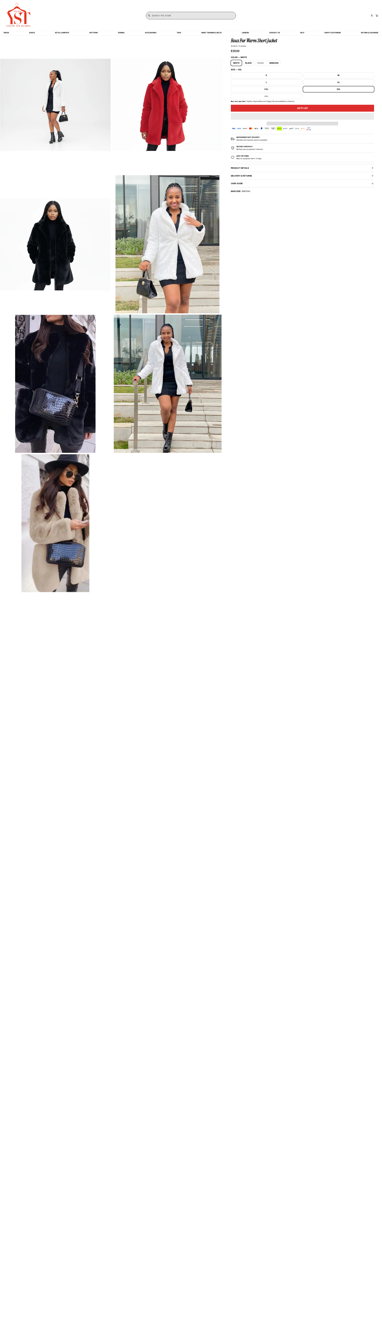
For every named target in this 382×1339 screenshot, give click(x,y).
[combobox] (191, 15)
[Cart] (376, 15)
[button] (302, 116)
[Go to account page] (371, 15)
